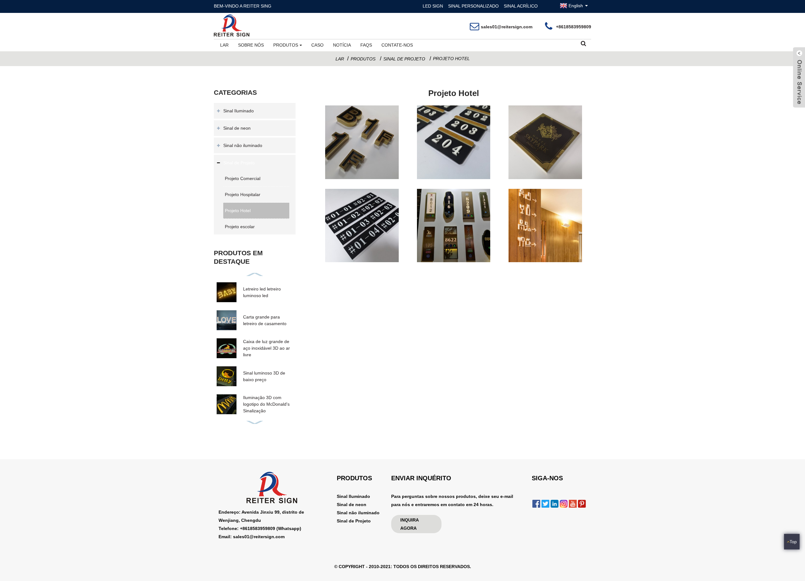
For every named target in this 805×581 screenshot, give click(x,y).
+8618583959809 (573, 26)
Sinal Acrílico (521, 5)
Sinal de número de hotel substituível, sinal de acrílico (362, 249)
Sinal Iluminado (238, 110)
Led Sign (433, 5)
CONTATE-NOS (397, 45)
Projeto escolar (240, 226)
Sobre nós (251, 45)
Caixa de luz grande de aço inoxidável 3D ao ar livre (266, 348)
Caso (317, 45)
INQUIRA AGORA (409, 524)
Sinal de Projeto (404, 58)
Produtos (285, 45)
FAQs (366, 45)
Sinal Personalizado (473, 5)
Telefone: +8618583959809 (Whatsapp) (260, 528)
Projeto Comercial (242, 178)
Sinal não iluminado (242, 145)
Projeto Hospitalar (242, 194)
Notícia (342, 45)
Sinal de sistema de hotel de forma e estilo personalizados (454, 249)
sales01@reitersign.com (506, 26)
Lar (224, 45)
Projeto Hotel (451, 58)
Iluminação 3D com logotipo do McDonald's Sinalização (266, 404)
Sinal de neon (237, 128)
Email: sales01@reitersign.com (252, 536)
